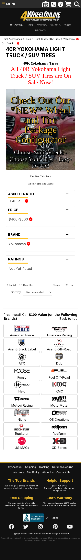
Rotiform (59, 434)
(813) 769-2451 (59, 486)
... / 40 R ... (15, 201)
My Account (15, 466)
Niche (21, 419)
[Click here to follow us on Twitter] (26, 526)
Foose (21, 377)
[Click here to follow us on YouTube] (70, 526)
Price (38, 210)
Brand (38, 235)
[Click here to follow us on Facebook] (11, 526)
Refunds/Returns (62, 466)
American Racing (59, 335)
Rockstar (22, 434)
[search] (77, 4)
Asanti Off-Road (59, 349)
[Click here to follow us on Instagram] (40, 526)
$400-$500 (18, 219)
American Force (22, 335)
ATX (22, 363)
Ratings (38, 259)
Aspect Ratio (38, 194)
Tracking (44, 466)
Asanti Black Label (22, 349)
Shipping (30, 466)
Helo (21, 391)
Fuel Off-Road (59, 377)
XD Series (59, 448)
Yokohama (17, 244)
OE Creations (59, 419)
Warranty (18, 472)
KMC (59, 391)
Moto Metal (59, 405)
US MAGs (22, 448)
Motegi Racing (22, 405)
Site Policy (33, 472)
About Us (48, 472)
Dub (59, 363)
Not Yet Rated (20, 268)
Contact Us (63, 472)
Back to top (68, 319)
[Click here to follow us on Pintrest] (55, 526)
